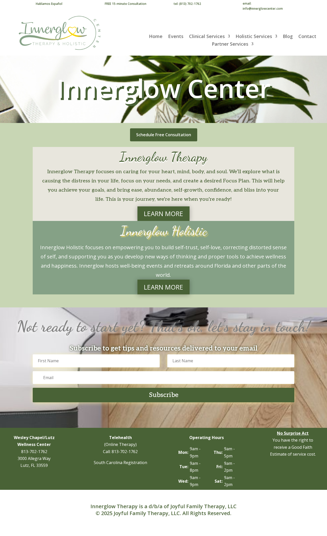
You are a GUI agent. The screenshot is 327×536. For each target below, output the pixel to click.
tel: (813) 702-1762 (187, 4)
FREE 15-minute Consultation (125, 4)
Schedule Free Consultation (163, 135)
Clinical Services (207, 36)
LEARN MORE (163, 213)
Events (175, 36)
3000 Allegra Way (34, 458)
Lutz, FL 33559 (34, 465)
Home (155, 36)
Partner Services (230, 44)
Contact (307, 36)
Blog (288, 36)
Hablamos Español (49, 4)
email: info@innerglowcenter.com (263, 6)
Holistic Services (254, 36)
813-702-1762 (34, 451)
